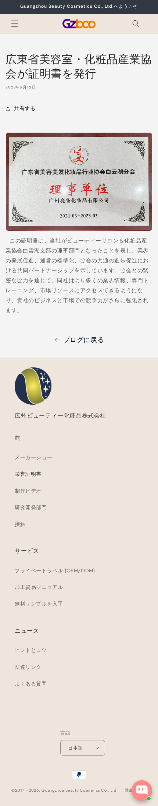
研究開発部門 (31, 507)
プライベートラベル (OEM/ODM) (55, 570)
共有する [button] (24, 108)
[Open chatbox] (142, 790)
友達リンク (28, 667)
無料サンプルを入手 (39, 603)
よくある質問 (31, 683)
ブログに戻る (83, 340)
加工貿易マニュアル (39, 587)
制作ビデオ (28, 491)
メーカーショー (33, 457)
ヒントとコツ (31, 650)
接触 (20, 524)
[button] (15, 23)
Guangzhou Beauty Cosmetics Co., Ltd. (80, 790)
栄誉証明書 (28, 474)
